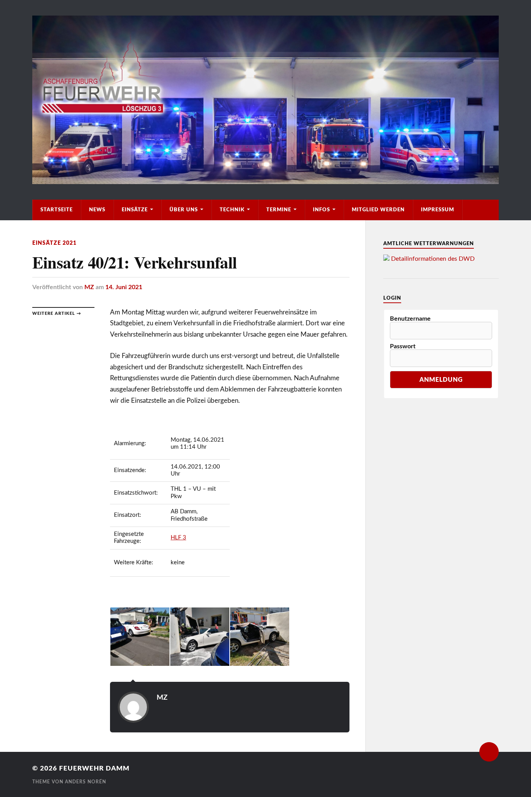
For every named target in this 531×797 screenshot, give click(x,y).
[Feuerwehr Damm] (265, 100)
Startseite (56, 209)
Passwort (403, 346)
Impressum (437, 209)
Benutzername (410, 319)
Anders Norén (85, 781)
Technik (232, 209)
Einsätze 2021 (54, 243)
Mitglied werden (378, 209)
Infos (321, 209)
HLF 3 (178, 538)
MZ (89, 287)
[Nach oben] (489, 752)
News (97, 209)
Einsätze (135, 209)
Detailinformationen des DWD (433, 259)
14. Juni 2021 (123, 287)
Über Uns (183, 209)
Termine (278, 209)
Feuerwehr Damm (94, 768)
